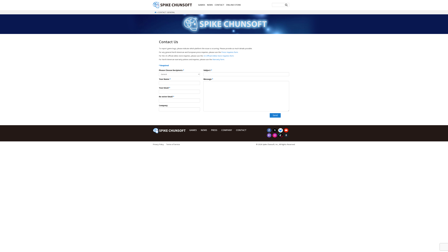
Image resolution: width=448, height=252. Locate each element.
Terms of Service (173, 144)
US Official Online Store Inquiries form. (218, 56)
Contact (219, 5)
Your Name (165, 79)
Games (201, 5)
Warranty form (218, 59)
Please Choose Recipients (171, 70)
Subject (207, 70)
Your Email (164, 88)
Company (163, 105)
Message (208, 79)
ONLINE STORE (233, 5)
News (210, 5)
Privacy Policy (158, 144)
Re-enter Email (166, 96)
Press (214, 130)
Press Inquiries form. (229, 52)
